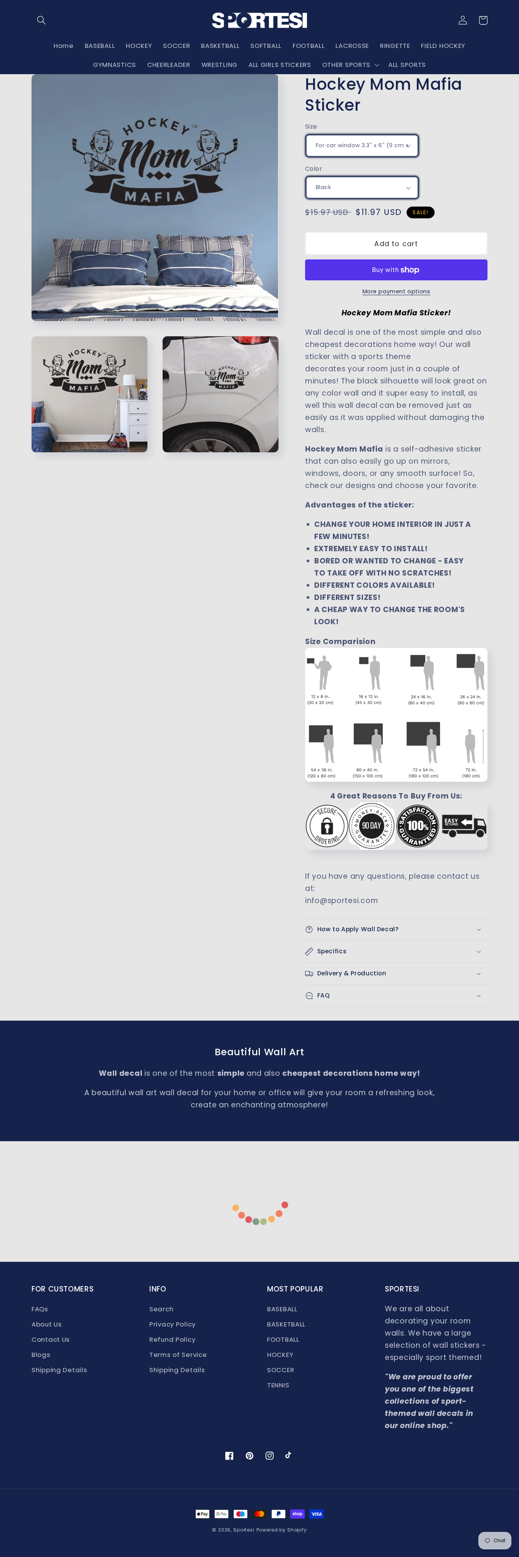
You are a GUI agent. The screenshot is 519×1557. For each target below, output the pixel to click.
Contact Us (51, 1339)
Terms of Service (178, 1354)
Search (161, 1309)
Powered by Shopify (281, 1530)
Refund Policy (172, 1339)
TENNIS (278, 1385)
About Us (47, 1324)
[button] (42, 20)
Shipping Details (59, 1369)
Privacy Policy (172, 1324)
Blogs (41, 1354)
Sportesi (244, 1530)
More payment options (396, 291)
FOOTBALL (283, 1339)
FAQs (40, 1309)
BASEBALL (282, 1309)
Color (313, 169)
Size (311, 126)
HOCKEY (280, 1354)
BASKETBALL (286, 1324)
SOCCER (280, 1369)
